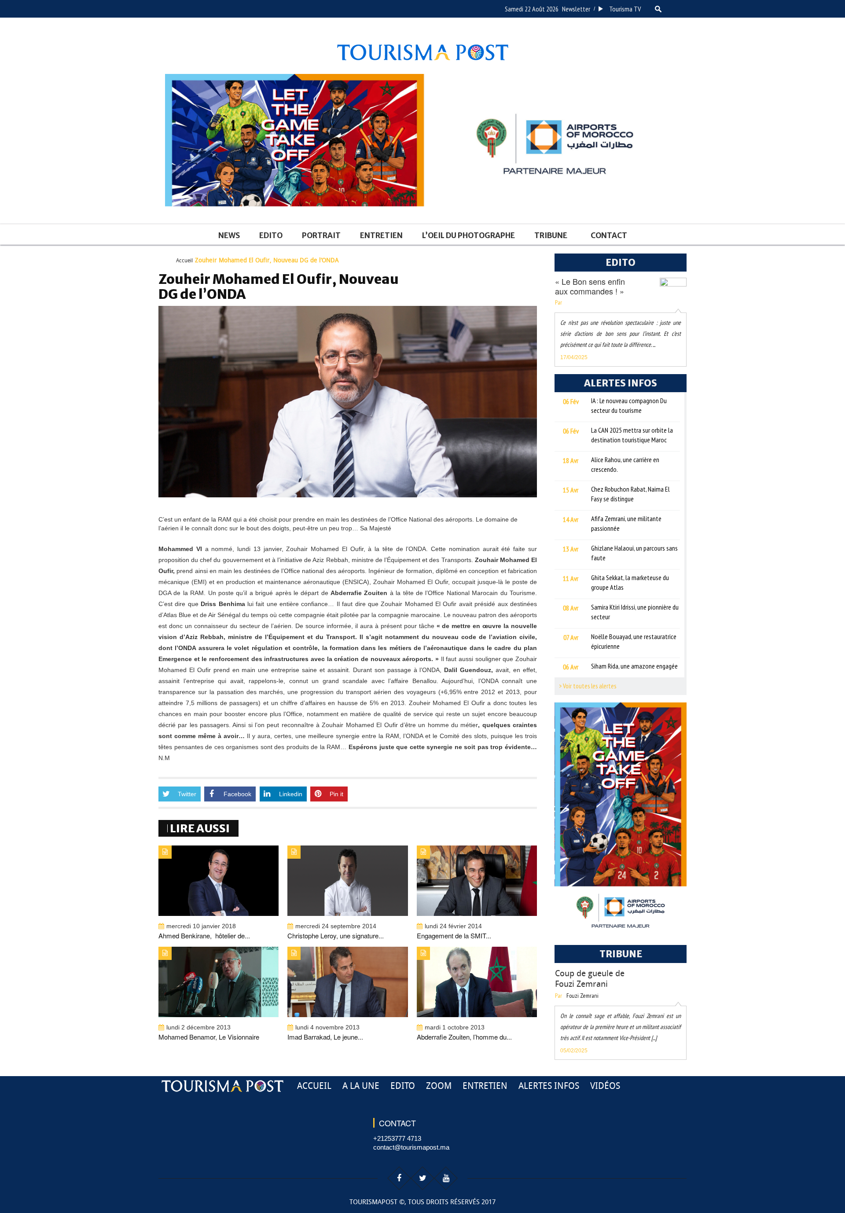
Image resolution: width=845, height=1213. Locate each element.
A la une (360, 1085)
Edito (271, 235)
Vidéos (605, 1085)
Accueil (184, 260)
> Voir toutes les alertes (587, 686)
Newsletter (576, 8)
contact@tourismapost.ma (411, 1147)
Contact (609, 235)
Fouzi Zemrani (582, 996)
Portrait (321, 235)
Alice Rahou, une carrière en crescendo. (625, 464)
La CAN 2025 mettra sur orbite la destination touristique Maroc (632, 435)
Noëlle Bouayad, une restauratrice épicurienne (633, 641)
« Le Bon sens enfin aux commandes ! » (590, 286)
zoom (439, 1085)
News (229, 235)
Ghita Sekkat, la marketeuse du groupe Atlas (630, 582)
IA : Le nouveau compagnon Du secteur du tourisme (629, 405)
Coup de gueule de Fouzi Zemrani (590, 978)
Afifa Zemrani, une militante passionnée (626, 523)
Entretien (381, 235)
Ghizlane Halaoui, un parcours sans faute (634, 553)
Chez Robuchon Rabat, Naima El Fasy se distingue (630, 494)
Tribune (550, 235)
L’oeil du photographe (468, 235)
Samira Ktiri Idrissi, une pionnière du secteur (635, 612)
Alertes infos (548, 1085)
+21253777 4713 (397, 1138)
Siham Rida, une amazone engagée (634, 666)
